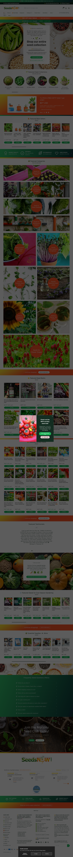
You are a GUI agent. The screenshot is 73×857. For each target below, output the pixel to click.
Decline (47, 853)
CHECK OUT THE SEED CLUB (45, 433)
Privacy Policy (42, 850)
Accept (35, 853)
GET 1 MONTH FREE (45, 437)
